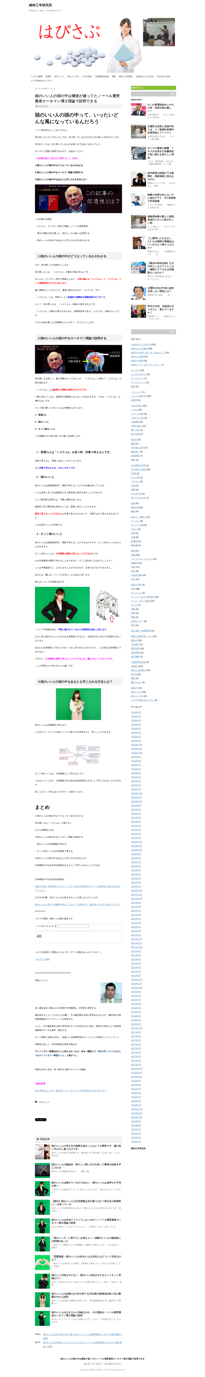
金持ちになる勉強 (139, 348)
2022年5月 (136, 919)
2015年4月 (136, 1137)
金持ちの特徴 (137, 360)
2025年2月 (136, 785)
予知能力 (135, 644)
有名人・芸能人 (138, 517)
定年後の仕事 (137, 447)
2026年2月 (136, 736)
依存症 (134, 439)
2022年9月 (136, 902)
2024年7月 (136, 813)
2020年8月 (136, 996)
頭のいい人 (59, 76)
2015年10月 (136, 1117)
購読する (138, 88)
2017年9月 (136, 1032)
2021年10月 (136, 947)
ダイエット (136, 593)
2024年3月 (136, 830)
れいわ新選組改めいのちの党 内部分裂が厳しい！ (161, 107)
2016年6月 (136, 1093)
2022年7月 (136, 911)
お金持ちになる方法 (144, 76)
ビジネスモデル (138, 374)
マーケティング (138, 382)
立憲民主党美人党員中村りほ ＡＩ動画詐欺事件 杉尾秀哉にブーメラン (162, 129)
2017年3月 (136, 1056)
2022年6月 (136, 915)
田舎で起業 (136, 585)
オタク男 (135, 477)
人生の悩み (87, 76)
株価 (133, 551)
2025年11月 (136, 749)
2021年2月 (136, 971)
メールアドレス (47, 926)
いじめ (134, 410)
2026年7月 (136, 716)
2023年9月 (136, 854)
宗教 (133, 567)
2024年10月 (136, 801)
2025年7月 (136, 765)
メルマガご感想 (42, 959)
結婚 (133, 503)
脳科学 (134, 640)
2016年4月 (136, 1101)
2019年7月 (136, 1012)
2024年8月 (136, 809)
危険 (133, 617)
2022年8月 (136, 907)
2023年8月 (136, 858)
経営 (133, 386)
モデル (134, 529)
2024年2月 (136, 834)
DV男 (133, 473)
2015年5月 (136, 1133)
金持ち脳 (135, 507)
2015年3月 (136, 1141)
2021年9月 (136, 951)
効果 (133, 613)
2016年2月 (136, 1105)
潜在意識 (135, 652)
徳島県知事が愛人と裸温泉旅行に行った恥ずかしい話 (161, 219)
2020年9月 (136, 992)
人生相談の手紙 (138, 465)
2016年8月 (136, 1085)
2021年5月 (136, 959)
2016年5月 (136, 1097)
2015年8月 (136, 1125)
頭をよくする (73, 76)
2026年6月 (136, 720)
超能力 (134, 688)
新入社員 (135, 434)
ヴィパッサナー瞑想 (140, 601)
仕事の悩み (136, 426)
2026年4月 (136, 728)
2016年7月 (136, 1089)
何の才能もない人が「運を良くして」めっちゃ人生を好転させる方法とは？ (70, 1090)
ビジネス (135, 370)
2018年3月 (136, 1024)
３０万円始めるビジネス (41, 80)
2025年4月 (136, 777)
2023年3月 (136, 878)
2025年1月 (136, 789)
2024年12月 (136, 793)
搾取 (133, 678)
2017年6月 (136, 1044)
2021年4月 (136, 963)
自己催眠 (135, 656)
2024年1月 (136, 838)
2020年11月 (136, 983)
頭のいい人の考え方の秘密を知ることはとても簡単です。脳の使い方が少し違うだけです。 (78, 904)
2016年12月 (136, 1068)
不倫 (133, 485)
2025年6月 (136, 769)
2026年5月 (136, 724)
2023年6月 (136, 866)
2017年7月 (136, 1040)
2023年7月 (136, 862)
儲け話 (134, 674)
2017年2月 (136, 1060)
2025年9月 (136, 757)
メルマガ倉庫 (36, 76)
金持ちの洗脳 (137, 356)
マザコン (135, 481)
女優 (133, 537)
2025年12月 (136, 745)
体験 (133, 609)
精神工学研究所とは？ (141, 636)
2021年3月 (136, 967)
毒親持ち (135, 452)
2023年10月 (136, 850)
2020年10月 (136, 987)
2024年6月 (136, 817)
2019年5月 (136, 1020)
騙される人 (136, 682)
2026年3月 (136, 732)
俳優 (133, 533)
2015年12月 (136, 1109)
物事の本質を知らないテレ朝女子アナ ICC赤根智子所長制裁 (162, 197)
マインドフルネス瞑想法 (142, 597)
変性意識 (135, 648)
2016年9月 (136, 1081)
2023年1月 (136, 886)
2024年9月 (136, 805)
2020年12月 (136, 979)
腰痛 (133, 460)
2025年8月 (136, 761)
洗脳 (133, 555)
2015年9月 (136, 1121)
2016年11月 (136, 1073)
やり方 (134, 605)
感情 (133, 571)
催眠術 (134, 563)
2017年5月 (136, 1048)
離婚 (133, 511)
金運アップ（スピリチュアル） (145, 365)
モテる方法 (136, 493)
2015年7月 (136, 1129)
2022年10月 (136, 898)
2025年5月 (136, 773)
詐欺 (133, 579)
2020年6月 (136, 1004)
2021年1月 (136, 975)
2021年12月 (136, 939)
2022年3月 (136, 927)
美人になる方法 (138, 498)
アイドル (135, 521)
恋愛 (133, 489)
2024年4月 (136, 826)
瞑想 (114, 76)
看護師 (134, 541)
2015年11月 (136, 1113)
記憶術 (48, 76)
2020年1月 (136, 1008)
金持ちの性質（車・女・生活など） (148, 352)
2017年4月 (136, 1052)
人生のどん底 (137, 418)
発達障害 (135, 456)
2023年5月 (136, 870)
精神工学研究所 (40, 5)
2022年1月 (136, 935)
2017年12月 (136, 1028)
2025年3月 (136, 781)
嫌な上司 (135, 430)
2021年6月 (136, 955)
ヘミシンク (136, 392)
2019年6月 (136, 1016)
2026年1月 (136, 740)
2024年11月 (136, 797)
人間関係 (135, 422)
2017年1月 (136, 1064)
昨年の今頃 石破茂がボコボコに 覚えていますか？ (161, 309)
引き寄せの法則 (163, 76)
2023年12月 (136, 842)
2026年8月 (136, 712)
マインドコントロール (141, 559)
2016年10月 (136, 1077)
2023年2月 (136, 882)
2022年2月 (136, 931)
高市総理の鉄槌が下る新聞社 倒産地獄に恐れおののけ (161, 176)
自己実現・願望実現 (140, 631)
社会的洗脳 (136, 575)
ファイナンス (137, 378)
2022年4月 (136, 923)
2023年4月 (136, 874)
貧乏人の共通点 (126, 76)
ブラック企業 (137, 414)
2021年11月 (136, 943)
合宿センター (137, 621)
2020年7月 (136, 1000)
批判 (133, 625)
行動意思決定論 (102, 76)
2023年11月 (136, 846)
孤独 (133, 443)
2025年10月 (136, 753)
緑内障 (134, 400)
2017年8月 (136, 1036)
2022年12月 (136, 890)
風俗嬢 (134, 545)
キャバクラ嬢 (137, 525)
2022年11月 (136, 894)
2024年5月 (136, 821)
